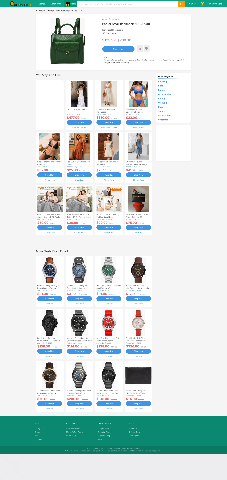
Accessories (164, 94)
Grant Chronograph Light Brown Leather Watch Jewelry (48, 288)
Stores (42, 3)
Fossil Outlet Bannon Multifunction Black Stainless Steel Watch (49, 340)
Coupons (38, 439)
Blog (36, 436)
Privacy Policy (135, 432)
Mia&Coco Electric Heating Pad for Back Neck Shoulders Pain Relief (107, 217)
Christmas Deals (73, 428)
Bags (160, 85)
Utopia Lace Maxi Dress (77, 109)
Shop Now (118, 49)
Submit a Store (104, 432)
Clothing (162, 81)
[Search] (181, 4)
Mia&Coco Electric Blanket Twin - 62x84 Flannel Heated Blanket (79, 217)
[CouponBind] (23, 3)
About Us (133, 428)
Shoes (161, 90)
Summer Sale (72, 436)
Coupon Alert (103, 428)
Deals (73, 3)
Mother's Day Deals (74, 432)
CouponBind (112, 451)
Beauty (161, 98)
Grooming (163, 119)
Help (100, 439)
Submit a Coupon (105, 436)
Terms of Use (135, 436)
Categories (55, 3)
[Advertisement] (49, 104)
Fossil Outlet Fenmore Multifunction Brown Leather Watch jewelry (138, 288)
